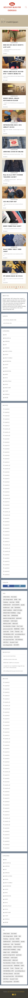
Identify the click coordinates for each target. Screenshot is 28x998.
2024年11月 (7, 465)
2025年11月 (7, 432)
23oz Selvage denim (8, 599)
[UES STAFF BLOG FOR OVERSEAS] (12, 4)
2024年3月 (7, 492)
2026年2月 (7, 422)
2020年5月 (7, 531)
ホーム (2, 19)
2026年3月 (7, 419)
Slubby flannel (8, 381)
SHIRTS (6, 156)
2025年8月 (7, 442)
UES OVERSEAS (19, 639)
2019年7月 (7, 561)
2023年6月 (7, 505)
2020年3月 (7, 535)
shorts (6, 377)
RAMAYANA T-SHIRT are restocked (11, 662)
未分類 (6, 397)
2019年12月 (7, 545)
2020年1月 (7, 541)
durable (22, 605)
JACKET (6, 183)
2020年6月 (7, 528)
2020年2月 (7, 538)
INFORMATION (8, 361)
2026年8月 (7, 409)
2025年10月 (7, 435)
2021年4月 (7, 508)
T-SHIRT (6, 80)
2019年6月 (7, 564)
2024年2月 (7, 495)
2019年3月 (7, 574)
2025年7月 (7, 445)
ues (22, 631)
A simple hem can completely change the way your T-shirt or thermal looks (13, 666)
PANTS (6, 53)
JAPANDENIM (14, 615)
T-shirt (11, 631)
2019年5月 (7, 568)
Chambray (5, 602)
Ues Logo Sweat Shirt (8, 639)
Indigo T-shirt (6, 615)
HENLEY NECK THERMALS (9, 613)
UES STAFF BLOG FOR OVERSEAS (16, 991)
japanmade (18, 618)
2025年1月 (7, 462)
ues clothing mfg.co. (20, 634)
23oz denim (13, 597)
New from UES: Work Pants (9, 656)
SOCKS (6, 133)
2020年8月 (7, 521)
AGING (15, 599)
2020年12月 (7, 512)
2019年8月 (7, 558)
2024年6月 (7, 482)
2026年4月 (7, 415)
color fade (11, 602)
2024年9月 (7, 472)
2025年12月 (7, 429)
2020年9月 (7, 518)
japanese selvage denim (9, 618)
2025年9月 (7, 439)
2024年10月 (7, 468)
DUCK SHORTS (15, 605)
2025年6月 (7, 449)
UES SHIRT (16, 645)
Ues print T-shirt (14, 642)
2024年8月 (7, 475)
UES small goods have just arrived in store (13, 671)
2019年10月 (7, 551)
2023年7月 (7, 502)
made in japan (14, 621)
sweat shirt (6, 631)
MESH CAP (15, 623)
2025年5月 (7, 452)
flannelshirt (17, 607)
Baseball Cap (8, 338)
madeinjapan (6, 621)
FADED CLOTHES (8, 351)
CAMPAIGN (7, 341)
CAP (5, 208)
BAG (6, 334)
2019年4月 (7, 571)
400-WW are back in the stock (10, 659)
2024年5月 (7, 485)
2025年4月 (7, 455)
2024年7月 (7, 478)
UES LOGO (16, 637)
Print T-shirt (20, 626)
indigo (18, 613)
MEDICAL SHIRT (7, 623)
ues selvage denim (7, 645)
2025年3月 (7, 458)
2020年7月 (7, 525)
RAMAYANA (16, 629)
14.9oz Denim (6, 597)
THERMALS (7, 394)
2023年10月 (7, 498)
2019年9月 (7, 555)
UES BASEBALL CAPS (8, 634)
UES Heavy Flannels (8, 637)
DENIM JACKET (7, 605)
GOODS (6, 107)
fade (12, 607)
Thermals (17, 631)
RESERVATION (8, 371)
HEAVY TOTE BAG (17, 610)
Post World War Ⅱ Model (9, 626)
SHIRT (22, 629)
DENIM (17, 602)
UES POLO (5, 642)
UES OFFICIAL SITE (7, 323)
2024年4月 (7, 488)
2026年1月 (7, 425)
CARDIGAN (7, 348)
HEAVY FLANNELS (8, 358)
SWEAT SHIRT (8, 387)
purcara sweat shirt (8, 629)
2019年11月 (7, 548)
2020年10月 (7, 515)
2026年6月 (7, 412)
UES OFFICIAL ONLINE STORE (9, 320)
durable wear (6, 607)
